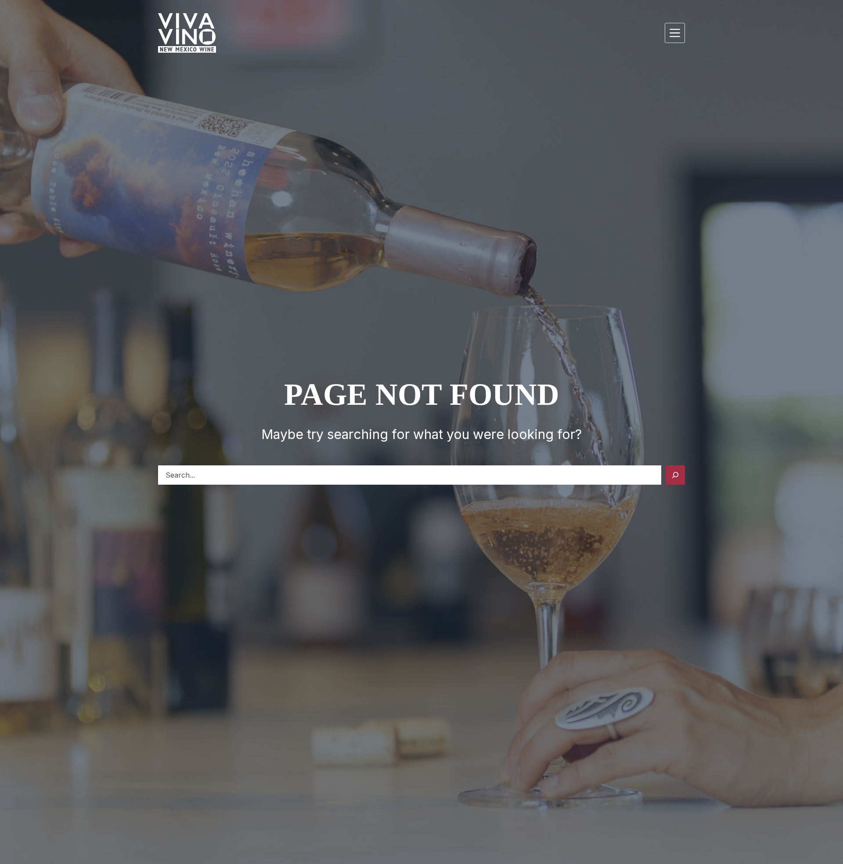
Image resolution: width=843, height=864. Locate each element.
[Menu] (675, 33)
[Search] (675, 475)
